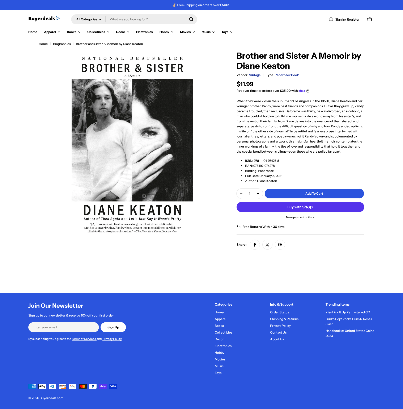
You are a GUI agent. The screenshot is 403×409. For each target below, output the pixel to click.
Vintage (255, 75)
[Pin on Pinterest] (280, 245)
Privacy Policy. (112, 339)
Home (43, 44)
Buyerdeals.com (51, 398)
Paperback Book (287, 75)
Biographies (62, 44)
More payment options (300, 217)
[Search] (191, 19)
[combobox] (134, 19)
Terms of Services (84, 339)
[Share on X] (267, 245)
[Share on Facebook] (255, 245)
